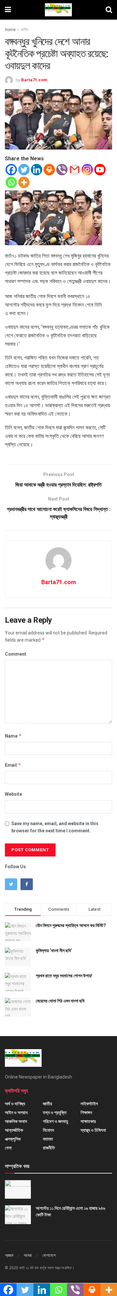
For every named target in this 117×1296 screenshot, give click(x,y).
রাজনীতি (49, 1147)
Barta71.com (34, 79)
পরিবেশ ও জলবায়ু (55, 1121)
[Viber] (62, 169)
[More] (24, 182)
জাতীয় (24, 29)
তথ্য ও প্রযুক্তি (55, 1112)
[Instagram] (87, 169)
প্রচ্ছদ (9, 1255)
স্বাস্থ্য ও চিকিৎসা (93, 1130)
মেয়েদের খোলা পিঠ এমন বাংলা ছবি (60, 1000)
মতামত (48, 1139)
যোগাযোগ (49, 1255)
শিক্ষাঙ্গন (86, 1112)
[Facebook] (11, 169)
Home (10, 29)
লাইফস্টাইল (89, 1103)
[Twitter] (24, 169)
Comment (15, 654)
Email (13, 765)
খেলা (8, 1147)
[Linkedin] (36, 169)
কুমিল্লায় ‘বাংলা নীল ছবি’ (54, 950)
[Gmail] (74, 169)
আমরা (28, 1255)
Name (13, 736)
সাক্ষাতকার (88, 1121)
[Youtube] (100, 169)
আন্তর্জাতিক (14, 1130)
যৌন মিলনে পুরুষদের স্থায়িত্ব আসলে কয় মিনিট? (71, 925)
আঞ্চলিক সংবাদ (16, 1121)
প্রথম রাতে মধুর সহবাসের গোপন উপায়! (64, 975)
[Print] (49, 169)
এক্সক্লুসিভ (13, 1139)
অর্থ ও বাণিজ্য (15, 1103)
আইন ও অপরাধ (16, 1112)
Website (13, 794)
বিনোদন (48, 1130)
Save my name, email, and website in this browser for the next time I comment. (54, 827)
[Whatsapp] (11, 182)
